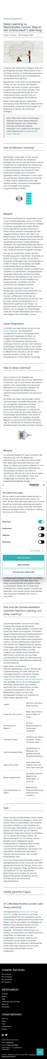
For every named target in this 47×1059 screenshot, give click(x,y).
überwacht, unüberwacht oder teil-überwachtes (23, 679)
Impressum (32, 1054)
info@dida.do (10, 1042)
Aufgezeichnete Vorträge (11, 1001)
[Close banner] (43, 485)
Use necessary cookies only (23, 572)
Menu (40, 1052)
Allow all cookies (23, 558)
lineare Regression (11, 331)
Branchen (5, 1004)
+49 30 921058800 (12, 1045)
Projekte (5, 994)
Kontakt (4, 1029)
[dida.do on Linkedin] (2, 1034)
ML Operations (7, 979)
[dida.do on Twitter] (6, 1034)
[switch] (41, 528)
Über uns (5, 1018)
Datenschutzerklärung (8, 1056)
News (4, 1021)
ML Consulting (7, 977)
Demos (4, 996)
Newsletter (6, 1007)
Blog (3, 999)
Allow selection (24, 565)
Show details (35, 551)
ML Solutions (6, 974)
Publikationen (6, 1026)
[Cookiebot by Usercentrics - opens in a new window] (29, 485)
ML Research (6, 982)
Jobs (3, 1024)
